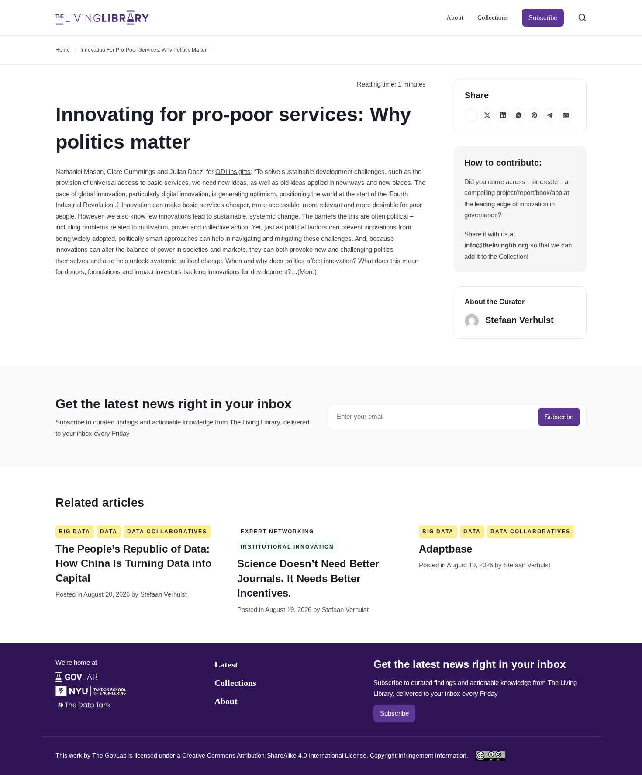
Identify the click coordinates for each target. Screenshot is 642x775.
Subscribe (542, 17)
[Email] (565, 115)
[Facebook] (471, 115)
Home (62, 50)
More (307, 271)
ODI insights (233, 171)
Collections (492, 17)
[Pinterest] (534, 115)
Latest (226, 664)
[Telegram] (549, 115)
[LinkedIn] (502, 115)
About (454, 17)
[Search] (582, 17)
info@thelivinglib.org (496, 245)
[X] (487, 115)
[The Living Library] (102, 17)
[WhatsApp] (518, 115)
